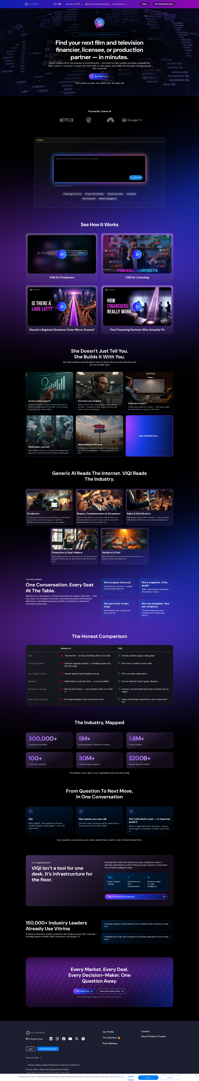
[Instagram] (57, 1039)
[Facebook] (64, 1039)
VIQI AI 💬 (57, 4)
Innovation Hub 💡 (73, 4)
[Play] (62, 254)
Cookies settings (131, 1078)
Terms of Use (32, 1057)
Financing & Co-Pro (72, 194)
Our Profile (108, 1031)
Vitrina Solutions (119, 4)
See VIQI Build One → (149, 436)
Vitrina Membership (164, 4)
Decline (170, 1078)
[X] (77, 1039)
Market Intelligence (107, 198)
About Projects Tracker (153, 1036)
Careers (145, 1031)
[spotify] (83, 1039)
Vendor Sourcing (115, 194)
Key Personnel (89, 198)
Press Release (110, 1043)
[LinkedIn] (51, 1039)
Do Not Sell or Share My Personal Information (47, 1069)
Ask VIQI (137, 178)
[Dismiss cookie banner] (197, 1075)
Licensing (131, 194)
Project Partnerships (94, 194)
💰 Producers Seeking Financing (97, 4)
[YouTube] (70, 1039)
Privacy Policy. (119, 1077)
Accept (148, 1078)
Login (144, 4)
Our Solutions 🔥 (111, 1037)
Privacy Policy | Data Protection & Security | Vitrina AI (53, 1065)
